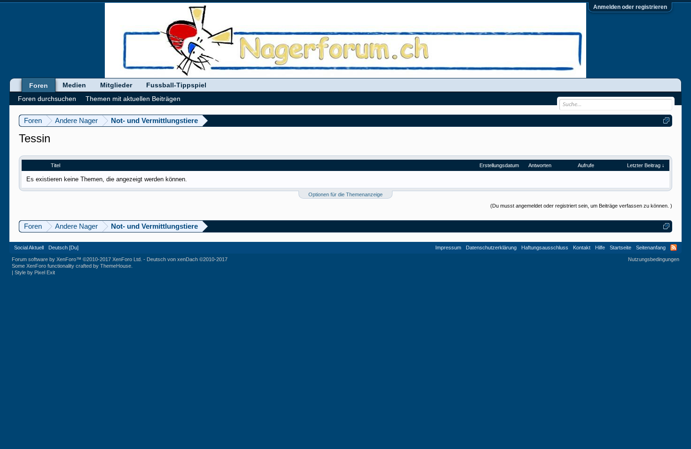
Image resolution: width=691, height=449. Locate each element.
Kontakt (581, 247)
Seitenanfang (651, 247)
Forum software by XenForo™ (77, 259)
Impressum (448, 247)
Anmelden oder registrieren (630, 7)
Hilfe (600, 247)
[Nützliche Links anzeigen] (666, 120)
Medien (74, 85)
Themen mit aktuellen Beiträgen (133, 98)
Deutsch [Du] (63, 247)
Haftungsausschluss (544, 247)
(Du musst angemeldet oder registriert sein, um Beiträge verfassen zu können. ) (581, 206)
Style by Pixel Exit (35, 272)
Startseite (620, 247)
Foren (38, 85)
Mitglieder (116, 85)
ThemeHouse (115, 266)
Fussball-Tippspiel (176, 85)
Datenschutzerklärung (491, 247)
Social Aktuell (29, 247)
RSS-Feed (673, 247)
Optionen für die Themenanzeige (345, 194)
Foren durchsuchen (47, 98)
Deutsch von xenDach (187, 259)
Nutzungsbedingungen (653, 259)
